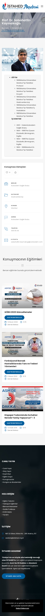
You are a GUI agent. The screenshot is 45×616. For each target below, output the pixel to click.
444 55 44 (15, 231)
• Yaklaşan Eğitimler (10, 504)
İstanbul (14, 208)
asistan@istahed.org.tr (14, 538)
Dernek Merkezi (13, 325)
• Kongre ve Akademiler (11, 482)
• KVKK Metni (7, 512)
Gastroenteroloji (17, 197)
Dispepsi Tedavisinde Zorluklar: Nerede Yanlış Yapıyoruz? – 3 (21, 416)
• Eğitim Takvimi (8, 501)
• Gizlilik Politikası (8, 509)
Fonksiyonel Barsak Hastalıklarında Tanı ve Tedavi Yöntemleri (21, 363)
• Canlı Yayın (7, 468)
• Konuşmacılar (8, 479)
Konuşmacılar (17, 28)
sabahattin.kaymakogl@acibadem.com (26, 242)
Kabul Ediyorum (22, 608)
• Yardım (5, 515)
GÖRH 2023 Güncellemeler (18, 312)
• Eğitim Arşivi (7, 477)
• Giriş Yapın (6, 471)
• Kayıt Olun (6, 474)
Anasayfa (5, 28)
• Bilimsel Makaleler (10, 506)
